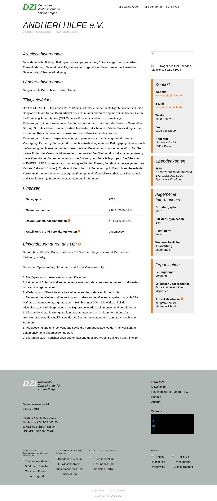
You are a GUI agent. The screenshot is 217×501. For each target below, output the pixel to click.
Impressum (99, 490)
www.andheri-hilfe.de (168, 95)
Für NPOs (172, 6)
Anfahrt (155, 401)
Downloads (158, 386)
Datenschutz (117, 490)
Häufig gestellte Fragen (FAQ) (170, 391)
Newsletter (158, 381)
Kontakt (156, 396)
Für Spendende (153, 6)
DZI (29, 7)
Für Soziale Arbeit (128, 6)
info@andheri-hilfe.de (168, 107)
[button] (172, 416)
